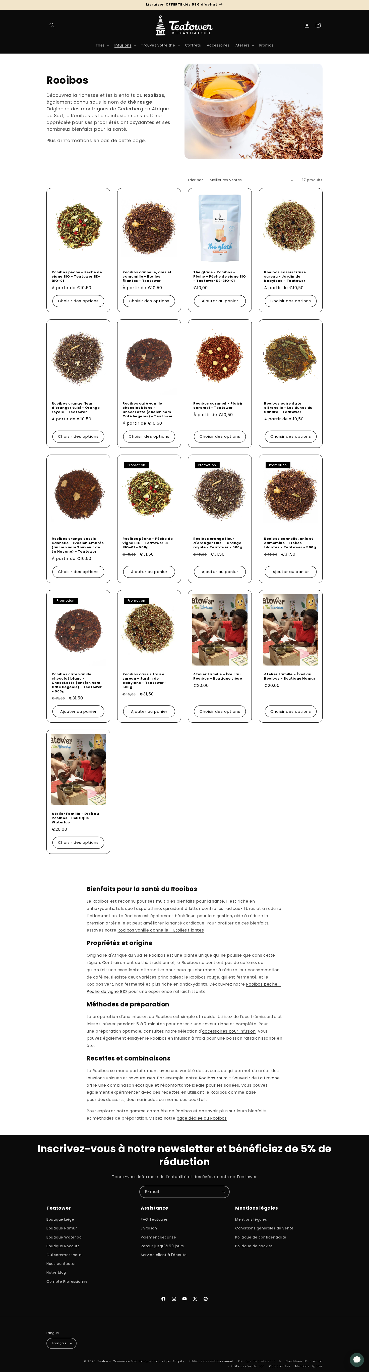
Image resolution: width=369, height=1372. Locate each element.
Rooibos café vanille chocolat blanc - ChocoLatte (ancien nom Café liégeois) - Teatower (147, 410)
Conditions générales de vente (264, 1228)
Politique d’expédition (247, 1366)
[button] (51, 25)
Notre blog (56, 1272)
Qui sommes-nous (64, 1254)
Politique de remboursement (211, 1361)
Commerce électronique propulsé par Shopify (148, 1361)
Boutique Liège (60, 1219)
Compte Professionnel (67, 1281)
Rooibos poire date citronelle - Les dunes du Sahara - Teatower (288, 408)
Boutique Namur (61, 1228)
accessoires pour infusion (229, 1031)
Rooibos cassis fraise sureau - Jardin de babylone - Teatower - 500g (144, 680)
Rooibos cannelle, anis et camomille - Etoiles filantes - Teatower (147, 276)
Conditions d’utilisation (304, 1361)
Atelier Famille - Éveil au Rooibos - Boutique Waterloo (75, 818)
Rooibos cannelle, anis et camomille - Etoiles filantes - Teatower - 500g (290, 543)
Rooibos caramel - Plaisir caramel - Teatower (218, 406)
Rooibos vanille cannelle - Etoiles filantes (160, 930)
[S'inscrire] (223, 1192)
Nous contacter (61, 1263)
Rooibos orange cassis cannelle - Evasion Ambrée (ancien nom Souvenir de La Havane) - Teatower (78, 545)
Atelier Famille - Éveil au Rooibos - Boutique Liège (217, 676)
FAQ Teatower (154, 1219)
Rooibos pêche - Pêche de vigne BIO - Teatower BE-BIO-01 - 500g (147, 543)
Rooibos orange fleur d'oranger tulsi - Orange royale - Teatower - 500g (217, 543)
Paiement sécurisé (158, 1237)
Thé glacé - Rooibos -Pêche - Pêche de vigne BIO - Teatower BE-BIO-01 (219, 276)
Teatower (104, 1361)
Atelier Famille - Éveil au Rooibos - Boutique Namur (289, 676)
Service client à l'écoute (164, 1254)
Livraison (149, 1228)
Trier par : (196, 180)
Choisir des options (78, 300)
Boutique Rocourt (62, 1246)
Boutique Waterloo (64, 1237)
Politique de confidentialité (260, 1237)
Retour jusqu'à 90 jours (162, 1246)
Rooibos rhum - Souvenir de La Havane (239, 1078)
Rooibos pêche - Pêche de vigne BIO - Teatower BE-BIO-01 (77, 276)
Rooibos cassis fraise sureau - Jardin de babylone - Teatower (285, 276)
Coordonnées (279, 1366)
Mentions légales (251, 1219)
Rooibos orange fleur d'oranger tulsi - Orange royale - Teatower (76, 408)
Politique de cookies (254, 1246)
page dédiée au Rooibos (201, 1118)
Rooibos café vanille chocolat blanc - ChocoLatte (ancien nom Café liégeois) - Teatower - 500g (77, 682)
